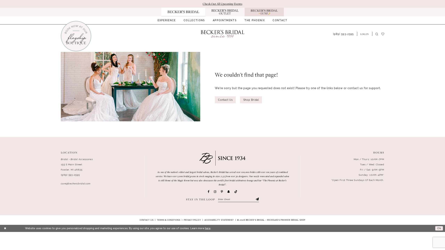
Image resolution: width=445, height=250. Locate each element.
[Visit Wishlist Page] (384, 34)
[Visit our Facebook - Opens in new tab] (208, 191)
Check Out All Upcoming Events (222, 4)
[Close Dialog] (5, 228)
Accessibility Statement (219, 220)
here (208, 228)
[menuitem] (166, 20)
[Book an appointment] (76, 36)
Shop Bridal (251, 99)
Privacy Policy (192, 220)
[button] (364, 34)
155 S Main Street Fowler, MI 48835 (72, 167)
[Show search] (376, 34)
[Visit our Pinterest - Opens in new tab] (222, 191)
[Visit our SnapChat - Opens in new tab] (228, 191)
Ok (439, 228)
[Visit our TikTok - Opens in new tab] (235, 191)
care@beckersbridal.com (76, 183)
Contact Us (225, 99)
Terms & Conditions (168, 220)
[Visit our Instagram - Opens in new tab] (215, 191)
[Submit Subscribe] (257, 199)
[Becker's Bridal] (222, 34)
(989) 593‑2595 (70, 175)
